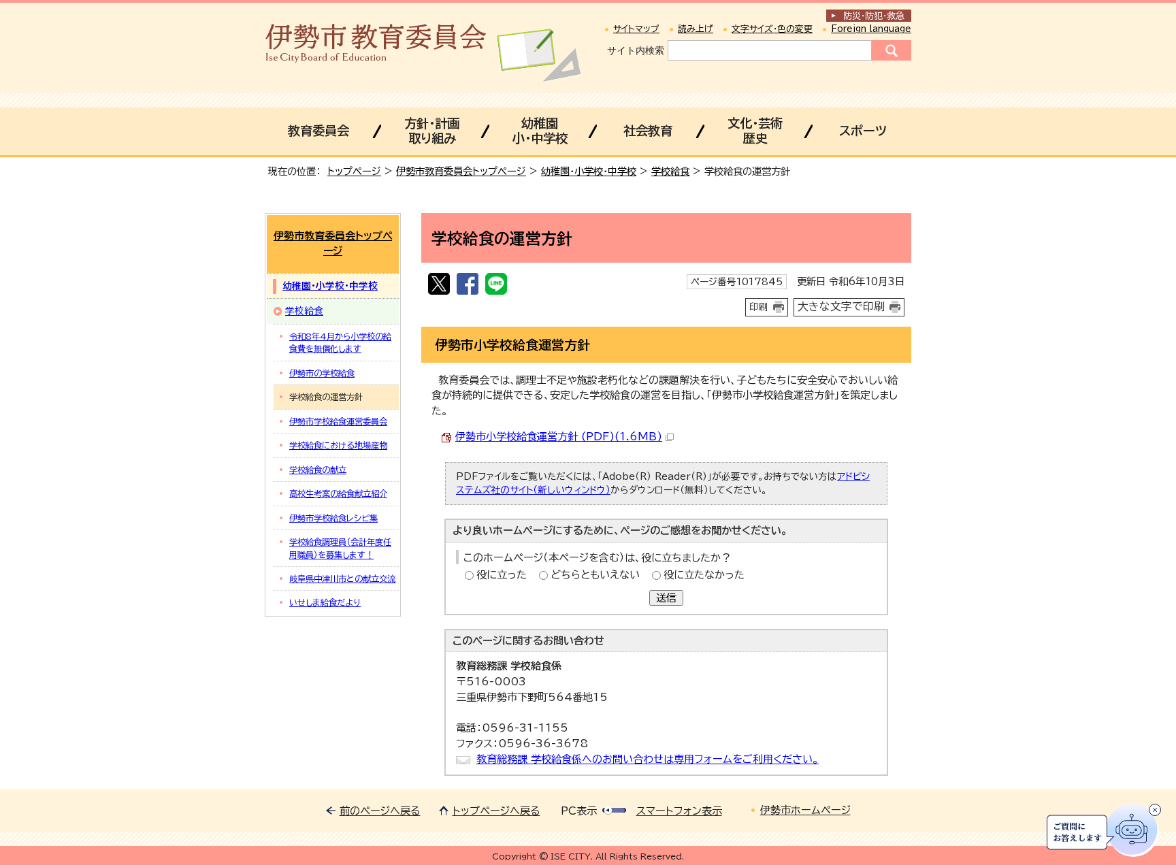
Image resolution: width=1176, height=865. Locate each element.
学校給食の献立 (317, 470)
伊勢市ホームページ (805, 810)
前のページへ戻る (380, 811)
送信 (666, 598)
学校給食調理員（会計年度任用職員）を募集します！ (340, 548)
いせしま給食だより (325, 602)
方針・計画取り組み (431, 130)
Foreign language (871, 29)
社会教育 (647, 131)
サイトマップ (636, 29)
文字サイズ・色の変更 (772, 29)
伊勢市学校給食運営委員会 (338, 421)
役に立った (501, 575)
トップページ (354, 171)
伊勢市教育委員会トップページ (461, 171)
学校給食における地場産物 (338, 445)
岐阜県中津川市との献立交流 (342, 578)
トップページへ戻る (496, 811)
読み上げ (695, 29)
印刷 (758, 307)
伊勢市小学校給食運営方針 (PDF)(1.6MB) (558, 436)
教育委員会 (318, 131)
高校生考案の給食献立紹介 (338, 493)
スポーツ (863, 131)
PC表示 (579, 811)
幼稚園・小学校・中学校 (588, 171)
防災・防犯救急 (873, 16)
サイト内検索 (635, 50)
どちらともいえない (595, 575)
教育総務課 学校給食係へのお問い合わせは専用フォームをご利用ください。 (647, 759)
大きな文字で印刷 (841, 306)
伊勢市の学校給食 (322, 373)
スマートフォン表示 (679, 811)
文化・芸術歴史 (755, 130)
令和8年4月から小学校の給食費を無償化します (340, 342)
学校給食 (670, 171)
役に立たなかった (704, 575)
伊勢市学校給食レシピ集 (333, 518)
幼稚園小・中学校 (540, 130)
